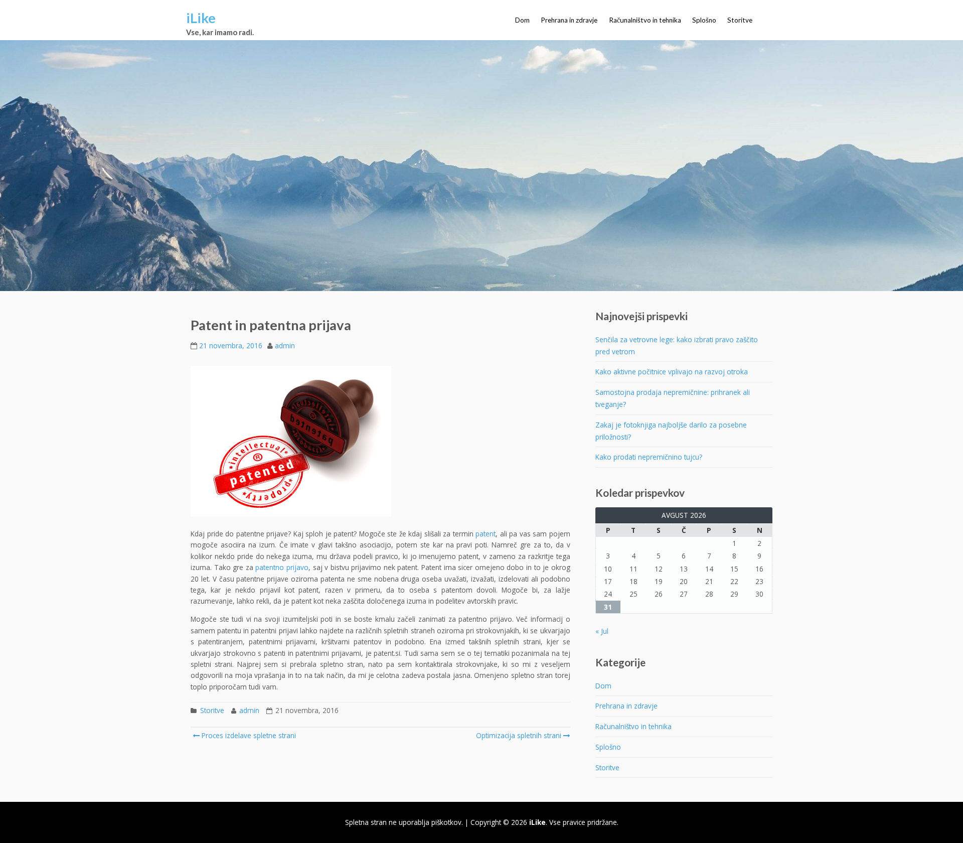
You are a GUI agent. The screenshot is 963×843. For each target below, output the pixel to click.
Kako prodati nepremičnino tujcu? (648, 457)
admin (285, 345)
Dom (522, 20)
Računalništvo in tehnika (645, 20)
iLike (201, 18)
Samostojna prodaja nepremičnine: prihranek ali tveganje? (672, 398)
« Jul (601, 631)
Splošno (704, 20)
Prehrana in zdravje (569, 20)
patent (485, 533)
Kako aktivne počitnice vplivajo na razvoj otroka (671, 371)
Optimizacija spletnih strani (518, 735)
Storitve (739, 20)
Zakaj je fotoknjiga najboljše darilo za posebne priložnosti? (671, 431)
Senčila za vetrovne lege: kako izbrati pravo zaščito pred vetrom (676, 345)
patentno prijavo (281, 567)
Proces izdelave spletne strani (248, 735)
